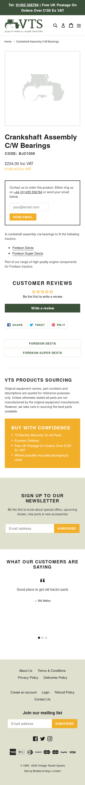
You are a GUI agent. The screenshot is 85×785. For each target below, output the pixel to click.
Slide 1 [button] (39, 638)
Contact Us (42, 699)
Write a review (42, 308)
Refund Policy (65, 692)
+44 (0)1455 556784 (28, 192)
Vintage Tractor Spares (51, 765)
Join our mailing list (42, 712)
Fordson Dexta (23, 247)
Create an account (23, 692)
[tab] (39, 638)
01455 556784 (27, 4)
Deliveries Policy (55, 677)
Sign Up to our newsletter (42, 498)
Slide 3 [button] (46, 638)
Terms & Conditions (52, 670)
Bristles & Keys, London (47, 771)
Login (45, 692)
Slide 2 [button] (42, 638)
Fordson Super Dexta (27, 253)
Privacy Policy (28, 677)
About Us (25, 670)
